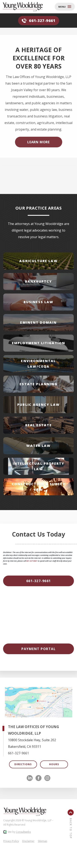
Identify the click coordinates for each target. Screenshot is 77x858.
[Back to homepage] (19, 6)
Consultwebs (23, 832)
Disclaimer (28, 841)
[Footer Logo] (24, 811)
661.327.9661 (31, 561)
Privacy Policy (11, 841)
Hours (54, 764)
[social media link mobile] (29, 778)
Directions (23, 764)
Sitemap (42, 841)
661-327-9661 (42, 20)
